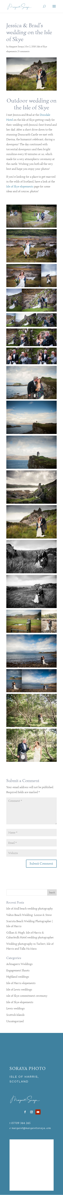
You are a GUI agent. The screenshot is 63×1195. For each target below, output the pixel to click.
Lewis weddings (15, 1008)
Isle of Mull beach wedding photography (29, 908)
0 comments (23, 51)
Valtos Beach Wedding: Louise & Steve (29, 915)
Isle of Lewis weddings (19, 989)
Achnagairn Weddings (19, 964)
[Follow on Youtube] (38, 1112)
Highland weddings (17, 976)
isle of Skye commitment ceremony (26, 995)
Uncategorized (15, 1021)
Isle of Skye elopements (19, 186)
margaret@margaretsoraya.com (31, 1128)
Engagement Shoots (18, 970)
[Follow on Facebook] (25, 1112)
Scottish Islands (15, 1015)
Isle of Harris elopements (21, 983)
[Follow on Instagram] (31, 1112)
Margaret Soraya (16, 46)
